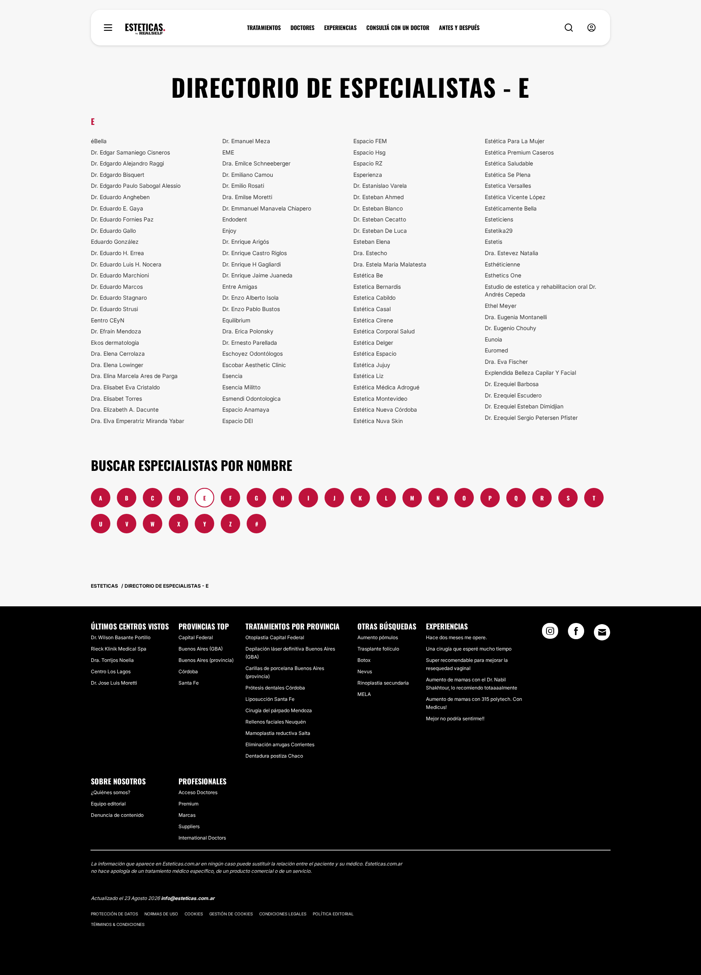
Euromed (496, 350)
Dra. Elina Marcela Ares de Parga (134, 375)
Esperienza (367, 174)
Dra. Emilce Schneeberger (256, 163)
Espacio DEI (237, 420)
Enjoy (229, 230)
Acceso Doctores (197, 792)
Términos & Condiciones (117, 924)
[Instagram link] (550, 633)
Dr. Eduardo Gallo (113, 230)
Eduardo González (115, 241)
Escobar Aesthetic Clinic (254, 364)
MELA (364, 694)
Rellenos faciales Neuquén (275, 722)
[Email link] (602, 632)
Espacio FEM (370, 140)
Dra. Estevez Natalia (511, 252)
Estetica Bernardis (377, 286)
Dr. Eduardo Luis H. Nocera (126, 264)
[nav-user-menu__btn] (591, 27)
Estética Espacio (374, 353)
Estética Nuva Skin (378, 420)
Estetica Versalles (508, 185)
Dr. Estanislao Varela (380, 185)
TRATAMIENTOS (264, 28)
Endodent (234, 219)
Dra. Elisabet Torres (116, 398)
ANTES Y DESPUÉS (459, 28)
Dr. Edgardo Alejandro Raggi (127, 163)
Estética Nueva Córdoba (385, 409)
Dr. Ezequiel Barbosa (512, 383)
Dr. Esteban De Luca (380, 230)
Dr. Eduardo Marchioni (120, 275)
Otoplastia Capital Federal (274, 637)
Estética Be (368, 275)
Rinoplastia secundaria (383, 683)
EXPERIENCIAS (340, 28)
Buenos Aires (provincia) (206, 660)
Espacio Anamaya (245, 409)
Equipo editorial (108, 804)
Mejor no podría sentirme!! (455, 718)
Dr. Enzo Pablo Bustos (251, 308)
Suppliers (189, 826)
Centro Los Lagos (111, 671)
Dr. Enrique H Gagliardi (251, 264)
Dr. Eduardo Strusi (114, 308)
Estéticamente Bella (511, 208)
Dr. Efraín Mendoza (116, 331)
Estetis (493, 241)
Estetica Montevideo (380, 398)
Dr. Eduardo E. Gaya (117, 208)
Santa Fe (188, 683)
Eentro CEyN (107, 320)
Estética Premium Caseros (519, 152)
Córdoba (188, 671)
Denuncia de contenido (117, 815)
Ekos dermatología (115, 342)
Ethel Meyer (500, 305)
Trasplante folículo (378, 649)
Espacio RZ (368, 163)
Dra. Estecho (370, 252)
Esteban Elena (371, 241)
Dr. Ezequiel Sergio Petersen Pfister (531, 417)
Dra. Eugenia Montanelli (516, 317)
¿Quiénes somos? (110, 792)
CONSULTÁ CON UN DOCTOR (397, 28)
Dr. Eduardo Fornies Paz (122, 219)
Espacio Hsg (369, 152)
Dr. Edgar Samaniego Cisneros (130, 152)
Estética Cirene (373, 320)
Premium (188, 804)
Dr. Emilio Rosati (243, 185)
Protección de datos (114, 913)
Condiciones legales (282, 913)
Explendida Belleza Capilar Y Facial (530, 372)
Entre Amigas (239, 286)
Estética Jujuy (371, 364)
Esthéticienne (502, 264)
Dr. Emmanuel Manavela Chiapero (266, 208)
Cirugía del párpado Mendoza (278, 710)
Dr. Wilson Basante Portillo (121, 637)
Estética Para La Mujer (514, 140)
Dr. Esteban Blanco (378, 208)
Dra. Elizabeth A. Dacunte (125, 409)
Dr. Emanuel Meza (246, 140)
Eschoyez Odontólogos (252, 353)
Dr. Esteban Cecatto (379, 219)
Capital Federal (195, 637)
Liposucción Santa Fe (270, 699)
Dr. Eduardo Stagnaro (119, 297)
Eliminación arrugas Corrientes (279, 744)
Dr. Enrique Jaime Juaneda (257, 275)
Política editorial (333, 913)
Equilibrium (236, 320)
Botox (363, 660)
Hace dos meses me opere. (456, 637)
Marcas (187, 815)
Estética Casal (372, 308)
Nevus (364, 671)
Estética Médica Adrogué (386, 387)
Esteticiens (499, 219)
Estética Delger (373, 342)
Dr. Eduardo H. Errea (117, 252)
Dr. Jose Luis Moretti (114, 683)
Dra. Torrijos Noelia (112, 660)
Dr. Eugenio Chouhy (510, 327)
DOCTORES (302, 28)
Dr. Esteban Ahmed (378, 196)
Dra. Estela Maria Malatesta (389, 264)
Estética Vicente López (515, 196)
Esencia (232, 375)
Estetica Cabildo (374, 297)
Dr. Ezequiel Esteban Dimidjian (524, 406)
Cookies (194, 913)
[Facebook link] (576, 633)
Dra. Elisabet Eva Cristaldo (125, 387)
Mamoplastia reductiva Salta (277, 733)
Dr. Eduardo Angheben (120, 196)
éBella (99, 140)
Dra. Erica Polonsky (247, 331)
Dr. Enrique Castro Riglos (254, 252)
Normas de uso (161, 913)
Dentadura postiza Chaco (274, 756)
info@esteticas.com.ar (188, 898)
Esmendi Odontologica (251, 398)
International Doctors (202, 838)
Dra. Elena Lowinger (117, 364)
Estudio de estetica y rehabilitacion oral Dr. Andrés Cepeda (540, 290)
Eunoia (493, 339)
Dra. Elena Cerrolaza (118, 353)
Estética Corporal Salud (384, 331)
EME (228, 152)
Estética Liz (368, 375)
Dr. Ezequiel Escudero (513, 395)
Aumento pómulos (377, 637)
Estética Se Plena (508, 174)
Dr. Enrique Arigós (245, 241)
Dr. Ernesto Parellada (249, 342)
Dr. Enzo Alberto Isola (250, 297)
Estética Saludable (509, 163)
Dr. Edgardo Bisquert (117, 174)
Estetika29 (499, 230)
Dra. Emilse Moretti (247, 196)
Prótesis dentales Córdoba (275, 688)
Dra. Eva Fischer (506, 361)
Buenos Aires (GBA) (200, 649)
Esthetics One (503, 275)
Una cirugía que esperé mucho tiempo (469, 649)
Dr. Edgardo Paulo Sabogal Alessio (136, 185)
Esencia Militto (241, 387)
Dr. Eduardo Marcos (117, 286)
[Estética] (145, 29)
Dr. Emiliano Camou (247, 174)
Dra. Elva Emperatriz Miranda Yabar (137, 420)
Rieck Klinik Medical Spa (118, 649)
